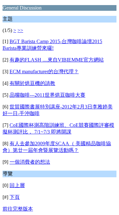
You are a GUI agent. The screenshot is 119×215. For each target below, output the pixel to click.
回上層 (17, 185)
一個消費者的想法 (30, 162)
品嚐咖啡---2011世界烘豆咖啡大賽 (47, 95)
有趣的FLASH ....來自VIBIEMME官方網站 (57, 59)
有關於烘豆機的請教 (32, 83)
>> (20, 30)
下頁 (15, 197)
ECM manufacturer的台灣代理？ (44, 71)
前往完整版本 (18, 209)
